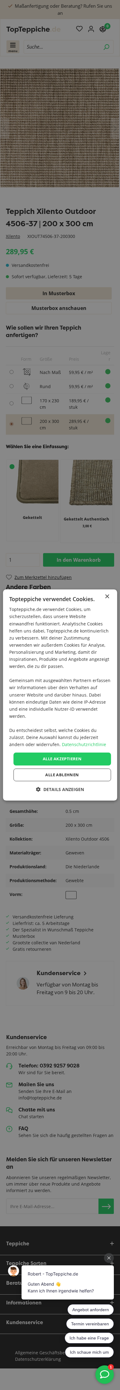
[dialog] (60, 695)
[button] (60, 789)
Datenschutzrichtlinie (84, 744)
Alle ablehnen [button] (62, 774)
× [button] (107, 596)
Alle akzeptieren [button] (62, 758)
